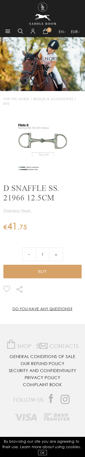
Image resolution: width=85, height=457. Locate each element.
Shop (24, 346)
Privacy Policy (43, 377)
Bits (42, 67)
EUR (74, 31)
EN (61, 31)
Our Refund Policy (43, 363)
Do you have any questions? (42, 308)
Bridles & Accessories (53, 99)
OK (42, 452)
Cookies (73, 446)
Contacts (63, 346)
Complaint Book (42, 384)
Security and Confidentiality (42, 370)
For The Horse (16, 99)
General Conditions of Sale (42, 356)
